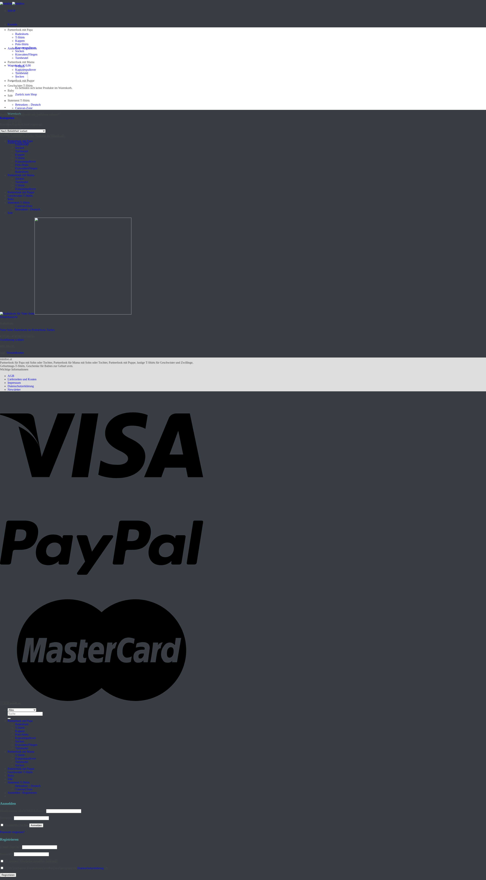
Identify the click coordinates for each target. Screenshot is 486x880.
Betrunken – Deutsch (28, 104)
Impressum (14, 382)
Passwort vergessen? (12, 832)
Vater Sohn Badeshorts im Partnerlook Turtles (27, 329)
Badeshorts (21, 34)
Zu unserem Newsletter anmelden (30, 861)
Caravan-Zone (23, 108)
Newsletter (14, 389)
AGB (11, 375)
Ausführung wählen (12, 339)
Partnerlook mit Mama (21, 62)
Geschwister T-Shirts (20, 85)
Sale (10, 95)
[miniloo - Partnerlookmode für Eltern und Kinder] (12, 3)
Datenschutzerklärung (21, 386)
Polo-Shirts (21, 44)
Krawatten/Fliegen (26, 54)
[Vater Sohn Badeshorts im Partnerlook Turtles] (65, 313)
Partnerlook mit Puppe (21, 192)
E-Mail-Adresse (10, 847)
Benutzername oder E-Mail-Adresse (22, 811)
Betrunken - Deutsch (27, 209)
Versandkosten (15, 352)
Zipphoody (21, 144)
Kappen (20, 40)
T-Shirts (20, 37)
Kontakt (12, 24)
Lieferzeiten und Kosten (22, 379)
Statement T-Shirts (19, 100)
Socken (19, 51)
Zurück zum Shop (26, 94)
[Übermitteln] (9, 718)
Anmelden (36, 825)
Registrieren (8, 875)
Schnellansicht (8, 317)
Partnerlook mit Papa (20, 29)
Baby (11, 90)
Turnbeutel (21, 57)
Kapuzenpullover (25, 47)
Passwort (6, 818)
